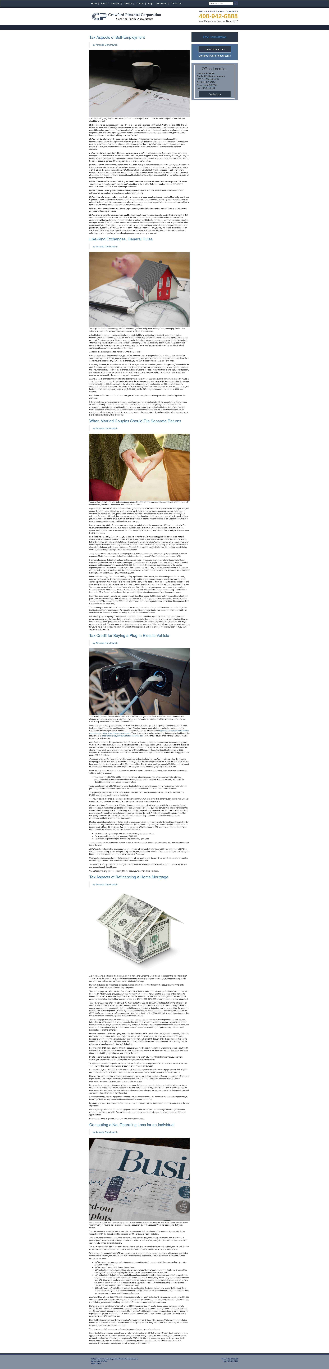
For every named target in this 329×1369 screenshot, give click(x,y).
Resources (162, 3)
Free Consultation (214, 37)
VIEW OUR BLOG (215, 49)
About (104, 3)
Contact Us (176, 3)
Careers (140, 3)
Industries (115, 3)
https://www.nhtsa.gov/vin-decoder (116, 733)
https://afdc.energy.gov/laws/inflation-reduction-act (122, 735)
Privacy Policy (96, 1363)
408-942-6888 (218, 16)
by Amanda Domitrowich (105, 44)
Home (94, 3)
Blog (150, 3)
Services (128, 3)
